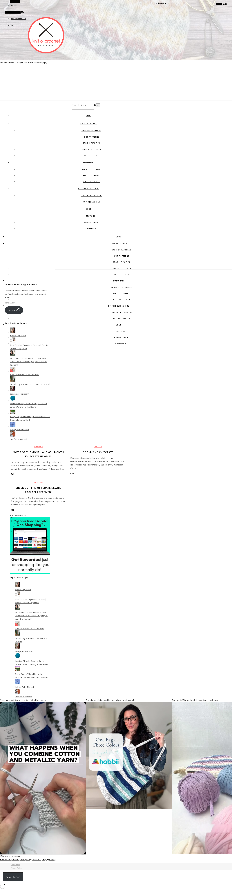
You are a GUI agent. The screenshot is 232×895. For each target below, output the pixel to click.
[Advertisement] (116, 80)
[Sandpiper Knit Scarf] (12, 390)
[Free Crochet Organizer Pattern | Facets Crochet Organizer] (12, 341)
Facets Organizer (18, 335)
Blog (88, 115)
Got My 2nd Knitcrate (98, 452)
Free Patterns (88, 123)
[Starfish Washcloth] (12, 435)
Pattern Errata (18, 19)
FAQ (12, 25)
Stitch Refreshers (88, 188)
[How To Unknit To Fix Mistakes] (12, 371)
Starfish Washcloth (18, 439)
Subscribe (12, 310)
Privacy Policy (16, 868)
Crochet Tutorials (91, 169)
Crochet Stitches (91, 149)
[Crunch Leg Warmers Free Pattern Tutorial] (12, 380)
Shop (88, 209)
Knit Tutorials (91, 175)
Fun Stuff (98, 447)
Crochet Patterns (91, 131)
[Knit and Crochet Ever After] (46, 48)
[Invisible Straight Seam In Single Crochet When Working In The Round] (12, 400)
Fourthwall (91, 228)
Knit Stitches (91, 155)
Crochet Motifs (91, 143)
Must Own (38, 482)
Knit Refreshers (91, 202)
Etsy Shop (91, 216)
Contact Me (15, 864)
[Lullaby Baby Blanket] (12, 426)
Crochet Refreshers (91, 195)
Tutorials (89, 162)
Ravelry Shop (91, 222)
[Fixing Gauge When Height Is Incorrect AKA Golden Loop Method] (12, 413)
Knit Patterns (91, 137)
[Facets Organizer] (12, 332)
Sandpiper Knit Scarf (19, 393)
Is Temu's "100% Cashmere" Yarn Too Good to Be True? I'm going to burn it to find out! (28, 361)
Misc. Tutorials (91, 181)
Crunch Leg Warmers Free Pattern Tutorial (30, 384)
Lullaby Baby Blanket (19, 429)
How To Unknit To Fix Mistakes (24, 374)
